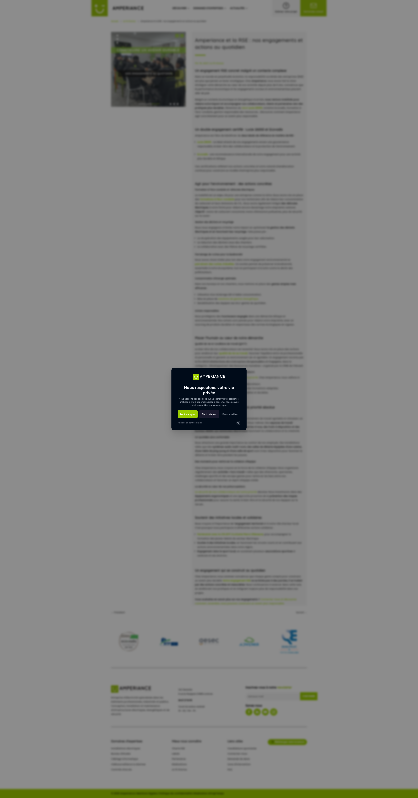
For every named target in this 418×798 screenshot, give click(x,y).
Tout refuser (209, 414)
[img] (238, 423)
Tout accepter (188, 414)
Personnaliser (230, 414)
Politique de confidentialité (190, 423)
